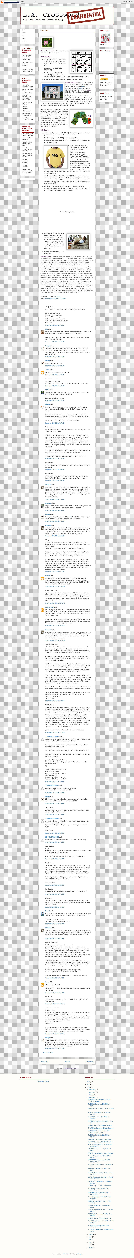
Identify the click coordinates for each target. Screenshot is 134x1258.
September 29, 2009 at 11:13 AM (55, 603)
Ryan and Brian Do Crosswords (27, 114)
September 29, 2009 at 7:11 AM (54, 375)
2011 (88, 1082)
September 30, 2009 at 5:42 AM (54, 1048)
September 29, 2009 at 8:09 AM (54, 510)
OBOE (83, 86)
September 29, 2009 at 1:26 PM (54, 803)
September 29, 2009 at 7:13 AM (54, 386)
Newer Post (45, 1061)
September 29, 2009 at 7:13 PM (54, 978)
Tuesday (63, 298)
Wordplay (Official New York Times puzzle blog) (26, 98)
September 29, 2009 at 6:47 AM (54, 342)
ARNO (80, 88)
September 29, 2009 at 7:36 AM (54, 469)
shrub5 (47, 404)
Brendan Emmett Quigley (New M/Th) (27, 143)
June (90, 1239)
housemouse (49, 607)
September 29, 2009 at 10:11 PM (55, 1004)
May (90, 1242)
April (90, 1245)
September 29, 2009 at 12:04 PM (55, 700)
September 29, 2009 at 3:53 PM (54, 894)
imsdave (48, 503)
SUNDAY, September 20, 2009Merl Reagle (101, 1142)
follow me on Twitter (43, 1081)
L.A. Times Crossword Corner (27, 118)
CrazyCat (48, 484)
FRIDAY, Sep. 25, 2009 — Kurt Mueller (100, 1125)
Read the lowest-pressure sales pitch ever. (106, 84)
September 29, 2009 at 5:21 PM (54, 923)
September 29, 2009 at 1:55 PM (54, 842)
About (23, 33)
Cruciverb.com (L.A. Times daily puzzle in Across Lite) (27, 57)
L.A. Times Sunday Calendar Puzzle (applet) (27, 69)
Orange (47, 346)
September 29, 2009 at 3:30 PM (54, 885)
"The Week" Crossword (25, 166)
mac (46, 329)
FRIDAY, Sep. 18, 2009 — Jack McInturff (100, 1153)
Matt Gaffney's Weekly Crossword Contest (27, 155)
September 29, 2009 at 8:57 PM (54, 993)
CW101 (23, 38)
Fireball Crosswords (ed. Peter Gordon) (27, 149)
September (92, 1097)
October (91, 1095)
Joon (46, 982)
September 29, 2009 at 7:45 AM (54, 480)
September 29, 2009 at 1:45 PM (54, 833)
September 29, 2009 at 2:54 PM (54, 859)
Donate (24, 41)
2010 (88, 1084)
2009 (88, 1087)
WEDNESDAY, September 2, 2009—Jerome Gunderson (99, 1226)
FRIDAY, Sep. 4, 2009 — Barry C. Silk (99, 1218)
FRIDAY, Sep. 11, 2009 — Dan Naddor (99, 1185)
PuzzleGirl (56, 298)
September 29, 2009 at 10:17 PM (55, 1034)
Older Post (89, 1061)
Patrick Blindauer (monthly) (25, 161)
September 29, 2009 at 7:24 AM (54, 400)
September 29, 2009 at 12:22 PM (55, 732)
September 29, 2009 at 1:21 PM (54, 792)
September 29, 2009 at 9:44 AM (54, 572)
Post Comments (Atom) (71, 1068)
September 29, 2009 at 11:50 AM (55, 640)
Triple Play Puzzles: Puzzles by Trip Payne (27, 171)
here (69, 517)
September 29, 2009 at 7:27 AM (54, 423)
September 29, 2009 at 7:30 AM (54, 458)
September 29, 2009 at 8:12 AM (54, 521)
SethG (47, 390)
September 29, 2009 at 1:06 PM (54, 781)
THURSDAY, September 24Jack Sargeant (100, 1128)
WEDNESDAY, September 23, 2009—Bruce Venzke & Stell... (99, 1131)
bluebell (47, 575)
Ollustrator (66, 1254)
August (91, 1234)
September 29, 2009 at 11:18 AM (55, 625)
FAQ (23, 35)
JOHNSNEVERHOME (52, 736)
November (92, 1092)
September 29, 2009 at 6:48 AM (54, 365)
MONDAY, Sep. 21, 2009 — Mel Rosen (100, 1139)
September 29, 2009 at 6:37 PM (54, 938)
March (91, 1247)
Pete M (47, 911)
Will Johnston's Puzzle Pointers (27, 134)
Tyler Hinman (26, 111)
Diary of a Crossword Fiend (27, 86)
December (92, 1089)
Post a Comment (48, 1052)
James (47, 369)
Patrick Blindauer (25, 107)
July (90, 1237)
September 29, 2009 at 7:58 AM (54, 499)
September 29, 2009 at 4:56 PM (54, 907)
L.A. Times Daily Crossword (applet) (27, 64)
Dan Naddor (48, 298)
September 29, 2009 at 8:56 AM (54, 536)
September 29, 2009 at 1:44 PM (54, 814)
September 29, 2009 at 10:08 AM (55, 586)
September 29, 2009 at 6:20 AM (54, 325)
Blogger (79, 1254)
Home (67, 1061)
